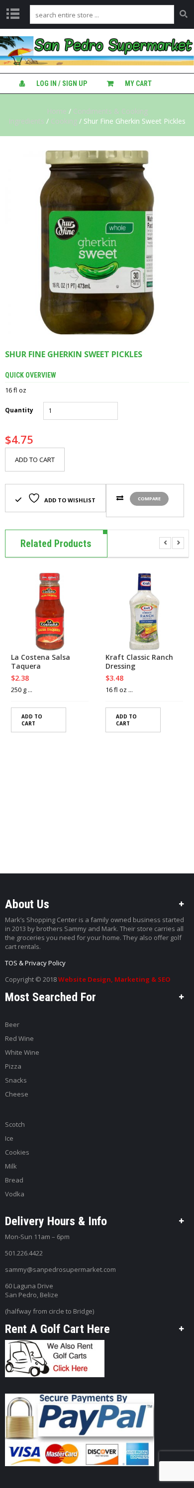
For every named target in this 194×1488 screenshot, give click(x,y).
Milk (11, 1166)
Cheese (16, 1094)
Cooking (64, 121)
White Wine (22, 1052)
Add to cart (35, 459)
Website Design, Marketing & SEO (114, 979)
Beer (12, 1024)
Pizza (13, 1066)
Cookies (17, 1152)
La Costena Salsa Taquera (40, 662)
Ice (9, 1138)
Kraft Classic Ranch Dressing (139, 662)
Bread (14, 1179)
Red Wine (19, 1038)
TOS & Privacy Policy (35, 962)
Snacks (16, 1080)
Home (57, 111)
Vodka (14, 1193)
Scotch (15, 1124)
